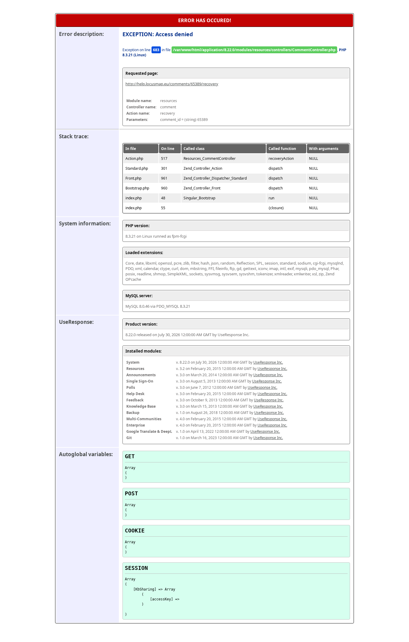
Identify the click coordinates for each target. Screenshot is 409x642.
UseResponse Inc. (268, 362)
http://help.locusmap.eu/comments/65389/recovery (171, 83)
